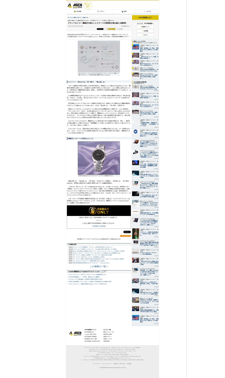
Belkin (115, 351)
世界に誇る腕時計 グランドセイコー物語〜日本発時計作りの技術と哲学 (90, 281)
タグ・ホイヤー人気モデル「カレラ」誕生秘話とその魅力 (89, 257)
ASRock (97, 354)
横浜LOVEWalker (100, 359)
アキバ (119, 347)
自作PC (113, 347)
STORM (133, 349)
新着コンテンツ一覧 (108, 332)
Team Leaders (110, 356)
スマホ (122, 347)
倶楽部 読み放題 (107, 334)
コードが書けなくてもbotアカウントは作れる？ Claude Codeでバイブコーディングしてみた (149, 204)
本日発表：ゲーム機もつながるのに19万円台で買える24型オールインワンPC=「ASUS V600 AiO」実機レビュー (149, 273)
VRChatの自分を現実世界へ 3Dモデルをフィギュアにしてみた (149, 70)
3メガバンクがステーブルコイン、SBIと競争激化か (148, 253)
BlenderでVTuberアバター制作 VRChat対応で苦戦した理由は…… (149, 76)
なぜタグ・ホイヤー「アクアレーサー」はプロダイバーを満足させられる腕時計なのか (96, 253)
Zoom (122, 351)
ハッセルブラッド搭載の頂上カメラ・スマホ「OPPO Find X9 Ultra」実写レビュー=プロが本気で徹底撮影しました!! (149, 155)
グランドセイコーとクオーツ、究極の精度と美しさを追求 (89, 261)
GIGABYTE (103, 352)
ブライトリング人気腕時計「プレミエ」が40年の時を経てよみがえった (93, 247)
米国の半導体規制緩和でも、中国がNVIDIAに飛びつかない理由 (149, 310)
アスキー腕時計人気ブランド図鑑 (77, 17)
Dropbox (106, 354)
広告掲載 (129, 363)
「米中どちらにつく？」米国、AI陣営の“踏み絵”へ (149, 57)
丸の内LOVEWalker (132, 359)
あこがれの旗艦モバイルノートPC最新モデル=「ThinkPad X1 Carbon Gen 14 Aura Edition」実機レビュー (149, 144)
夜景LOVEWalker (116, 359)
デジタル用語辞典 (110, 358)
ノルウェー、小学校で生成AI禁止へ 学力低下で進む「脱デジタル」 (149, 233)
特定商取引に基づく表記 (90, 338)
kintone (99, 351)
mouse (93, 349)
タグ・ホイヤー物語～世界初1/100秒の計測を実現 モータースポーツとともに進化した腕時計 (98, 259)
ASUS (121, 354)
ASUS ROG (119, 349)
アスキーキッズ (87, 356)
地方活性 (123, 356)
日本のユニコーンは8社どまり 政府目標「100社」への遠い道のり (149, 283)
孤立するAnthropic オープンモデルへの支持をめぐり (149, 64)
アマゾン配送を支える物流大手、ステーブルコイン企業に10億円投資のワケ (149, 134)
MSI (99, 352)
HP (130, 349)
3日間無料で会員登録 (99, 226)
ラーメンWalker (84, 359)
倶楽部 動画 (106, 341)
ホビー (110, 347)
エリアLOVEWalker (92, 359)
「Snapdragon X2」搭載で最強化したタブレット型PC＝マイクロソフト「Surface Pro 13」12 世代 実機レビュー (149, 186)
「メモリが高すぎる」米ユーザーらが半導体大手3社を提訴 (149, 195)
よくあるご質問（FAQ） (90, 334)
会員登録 (146, 30)
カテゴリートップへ (125, 236)
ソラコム (102, 354)
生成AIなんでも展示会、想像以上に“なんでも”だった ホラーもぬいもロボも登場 (149, 301)
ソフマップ (113, 352)
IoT (89, 347)
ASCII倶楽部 (75, 5)
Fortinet (117, 354)
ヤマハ (119, 351)
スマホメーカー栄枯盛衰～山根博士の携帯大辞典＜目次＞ (86, 279)
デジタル (100, 347)
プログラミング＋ (117, 356)
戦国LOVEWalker (140, 359)
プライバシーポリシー (107, 363)
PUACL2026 (131, 356)
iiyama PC (108, 349)
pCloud (124, 352)
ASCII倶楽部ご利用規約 (90, 336)
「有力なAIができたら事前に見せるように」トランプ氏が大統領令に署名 (149, 263)
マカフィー (98, 349)
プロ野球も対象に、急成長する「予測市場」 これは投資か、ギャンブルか (149, 124)
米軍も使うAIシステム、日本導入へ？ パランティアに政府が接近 (149, 293)
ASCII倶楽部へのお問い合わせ (92, 341)
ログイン (99, 220)
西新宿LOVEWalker (108, 359)
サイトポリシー (96, 363)
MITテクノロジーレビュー (125, 358)
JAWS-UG (95, 351)
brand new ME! (119, 352)
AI (87, 347)
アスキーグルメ (103, 356)
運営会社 (116, 363)
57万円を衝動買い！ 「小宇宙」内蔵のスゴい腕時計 (84, 277)
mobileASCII (117, 358)
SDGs (127, 356)
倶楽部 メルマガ (107, 338)
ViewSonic (108, 352)
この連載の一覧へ (99, 266)
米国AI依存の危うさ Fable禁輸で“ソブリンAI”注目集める (149, 213)
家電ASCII (97, 356)
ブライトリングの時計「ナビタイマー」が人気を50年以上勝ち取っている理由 (94, 249)
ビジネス (93, 347)
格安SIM (92, 356)
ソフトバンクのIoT (128, 351)
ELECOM (103, 349)
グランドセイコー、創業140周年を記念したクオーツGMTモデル (88, 284)
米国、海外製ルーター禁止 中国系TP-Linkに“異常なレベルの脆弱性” (149, 49)
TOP (86, 347)
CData (110, 354)
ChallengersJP (138, 356)
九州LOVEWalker (124, 359)
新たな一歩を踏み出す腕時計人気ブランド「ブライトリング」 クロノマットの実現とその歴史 (99, 251)
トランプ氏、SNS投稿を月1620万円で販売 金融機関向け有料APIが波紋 (149, 165)
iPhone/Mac (105, 347)
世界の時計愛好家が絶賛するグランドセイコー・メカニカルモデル (91, 263)
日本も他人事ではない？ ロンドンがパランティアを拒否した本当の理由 (149, 176)
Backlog (113, 354)
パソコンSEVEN (125, 349)
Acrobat (103, 351)
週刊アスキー (103, 358)
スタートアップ (128, 347)
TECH (96, 347)
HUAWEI (90, 351)
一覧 (105, 29)
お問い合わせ (122, 363)
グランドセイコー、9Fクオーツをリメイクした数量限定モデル (87, 274)
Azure (112, 351)
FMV (91, 349)
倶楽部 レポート (107, 336)
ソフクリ (134, 351)
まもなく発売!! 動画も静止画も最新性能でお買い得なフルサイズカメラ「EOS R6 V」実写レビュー (149, 244)
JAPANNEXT (125, 354)
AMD (111, 349)
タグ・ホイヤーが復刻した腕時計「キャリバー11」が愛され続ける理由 (92, 255)
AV (116, 347)
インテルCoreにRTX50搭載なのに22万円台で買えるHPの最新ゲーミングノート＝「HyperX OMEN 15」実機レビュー (149, 223)
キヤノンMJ (108, 351)
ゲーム (132, 347)
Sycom (114, 349)
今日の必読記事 (97, 358)
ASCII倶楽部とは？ (145, 17)
